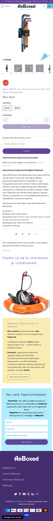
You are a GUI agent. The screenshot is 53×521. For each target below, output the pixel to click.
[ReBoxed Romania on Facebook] (20, 494)
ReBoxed (7, 250)
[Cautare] (44, 6)
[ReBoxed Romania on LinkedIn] (33, 494)
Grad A (17, 108)
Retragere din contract (12, 517)
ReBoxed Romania (19, 501)
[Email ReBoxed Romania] (37, 494)
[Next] (49, 37)
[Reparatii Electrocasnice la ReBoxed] (27, 294)
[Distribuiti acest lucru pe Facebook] (23, 234)
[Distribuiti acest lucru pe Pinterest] (29, 234)
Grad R (7, 108)
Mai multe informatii (19, 377)
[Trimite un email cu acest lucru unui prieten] (36, 234)
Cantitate (7, 115)
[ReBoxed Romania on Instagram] (28, 494)
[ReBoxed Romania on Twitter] (16, 494)
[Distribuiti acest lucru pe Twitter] (16, 234)
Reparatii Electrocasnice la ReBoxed (22, 325)
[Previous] (4, 37)
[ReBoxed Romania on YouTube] (24, 494)
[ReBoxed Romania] (26, 6)
